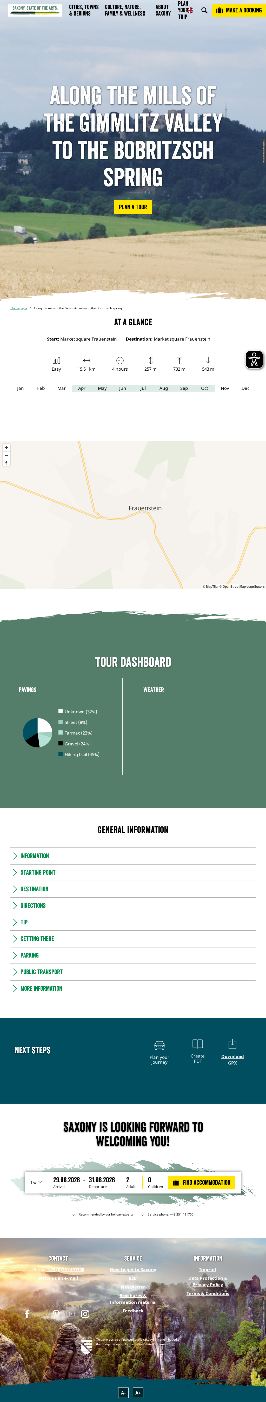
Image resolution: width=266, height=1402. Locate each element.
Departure (98, 1187)
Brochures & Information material (133, 1298)
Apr (81, 388)
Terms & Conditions (208, 1293)
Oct (204, 388)
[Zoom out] (6, 455)
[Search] (204, 10)
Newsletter (133, 1287)
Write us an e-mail (58, 1278)
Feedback (133, 1311)
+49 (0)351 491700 (65, 1269)
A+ (138, 1393)
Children (155, 1187)
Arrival (59, 1187)
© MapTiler (211, 586)
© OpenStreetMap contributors (242, 586)
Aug (163, 388)
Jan (20, 388)
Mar (61, 388)
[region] (133, 515)
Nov (225, 388)
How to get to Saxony (133, 1269)
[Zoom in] (6, 447)
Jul (143, 388)
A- (123, 1393)
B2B (133, 1278)
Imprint (207, 1269)
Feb (41, 388)
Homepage (18, 308)
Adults (131, 1187)
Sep (184, 388)
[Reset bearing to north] (6, 462)
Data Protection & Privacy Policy (208, 1281)
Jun (122, 388)
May (102, 388)
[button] (133, 207)
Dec (245, 388)
